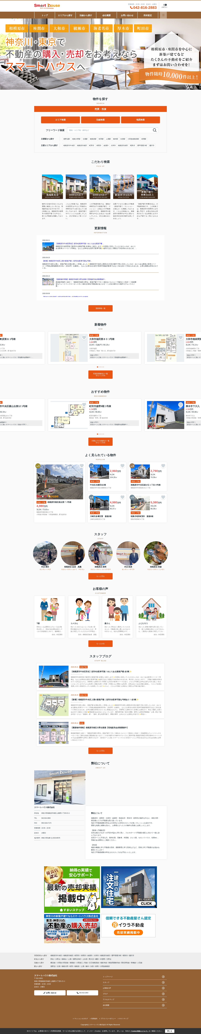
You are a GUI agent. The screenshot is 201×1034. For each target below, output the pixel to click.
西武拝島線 (125, 963)
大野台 (58, 959)
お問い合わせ (127, 15)
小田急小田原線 (63, 963)
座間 (96, 966)
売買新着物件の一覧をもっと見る (100, 374)
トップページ (108, 977)
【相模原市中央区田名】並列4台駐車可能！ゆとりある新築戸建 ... (80, 243)
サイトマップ (123, 1018)
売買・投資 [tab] (100, 109)
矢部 (92, 966)
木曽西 (102, 959)
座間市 (98, 145)
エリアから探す (65, 15)
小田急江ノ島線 (82, 963)
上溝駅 (108, 139)
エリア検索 (60, 120)
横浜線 (53, 963)
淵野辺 (52, 966)
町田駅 (101, 139)
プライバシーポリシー (108, 1018)
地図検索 (140, 120)
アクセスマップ (108, 999)
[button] (97, 367)
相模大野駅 (76, 139)
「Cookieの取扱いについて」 (139, 1031)
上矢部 (85, 959)
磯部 (97, 959)
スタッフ (106, 982)
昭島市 (132, 145)
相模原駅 (93, 139)
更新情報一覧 (100, 308)
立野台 (108, 959)
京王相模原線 (94, 963)
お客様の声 (107, 988)
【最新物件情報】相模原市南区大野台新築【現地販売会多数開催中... (81, 279)
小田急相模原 (105, 966)
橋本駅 (115, 139)
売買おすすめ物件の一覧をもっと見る (100, 441)
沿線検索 (100, 120)
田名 (52, 959)
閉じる (169, 1031)
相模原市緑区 (123, 145)
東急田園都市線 (114, 963)
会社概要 (106, 15)
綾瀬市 (106, 145)
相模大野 (65, 966)
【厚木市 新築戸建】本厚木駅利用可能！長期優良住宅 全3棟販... (66, 297)
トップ (45, 15)
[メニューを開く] (163, 15)
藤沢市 (151, 145)
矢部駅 (122, 139)
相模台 (64, 959)
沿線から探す (86, 15)
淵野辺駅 (66, 139)
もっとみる (100, 643)
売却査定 (148, 15)
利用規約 (94, 1018)
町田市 (91, 145)
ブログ (105, 994)
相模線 (72, 963)
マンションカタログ (81, 1018)
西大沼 (91, 959)
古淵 (58, 966)
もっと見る (100, 576)
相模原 (76, 966)
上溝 (70, 959)
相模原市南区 (82, 145)
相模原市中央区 (69, 145)
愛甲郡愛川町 (142, 145)
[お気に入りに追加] (84, 337)
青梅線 (133, 963)
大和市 (113, 145)
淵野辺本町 (77, 959)
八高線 (139, 963)
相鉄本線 (103, 963)
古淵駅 (85, 139)
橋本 (87, 966)
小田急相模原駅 (133, 139)
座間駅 (143, 139)
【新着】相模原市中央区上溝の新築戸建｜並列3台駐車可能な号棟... (67, 261)
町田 (71, 966)
